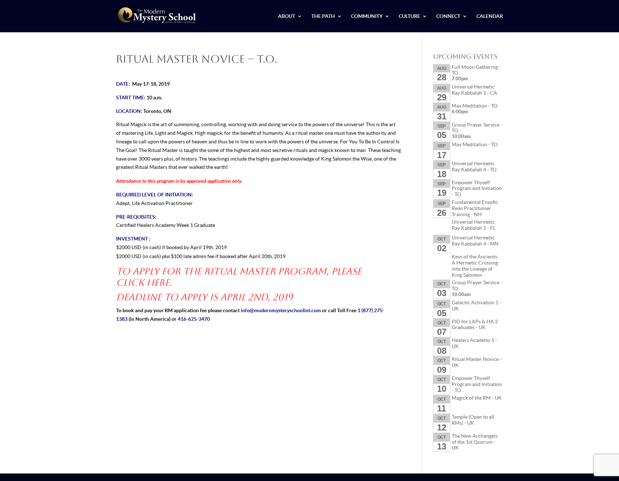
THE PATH (323, 16)
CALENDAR (489, 16)
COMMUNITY (367, 16)
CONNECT (448, 16)
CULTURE (409, 16)
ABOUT (286, 16)
